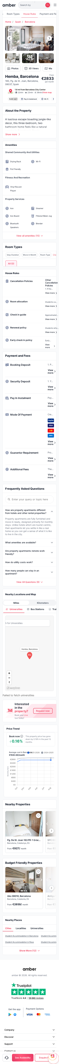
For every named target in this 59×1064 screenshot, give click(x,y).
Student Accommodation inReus (19, 942)
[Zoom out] (9, 677)
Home (8, 22)
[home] (9, 5)
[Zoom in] (9, 673)
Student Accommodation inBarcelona (21, 936)
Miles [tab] (16, 602)
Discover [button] (9, 1037)
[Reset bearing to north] (9, 682)
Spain (18, 22)
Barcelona (30, 22)
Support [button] (8, 1043)
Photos (15, 68)
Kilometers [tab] (43, 602)
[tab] (13, 609)
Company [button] (9, 1029)
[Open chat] (53, 1058)
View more (50, 371)
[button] (34, 5)
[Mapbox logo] (13, 688)
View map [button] (47, 92)
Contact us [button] (10, 1051)
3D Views (34, 68)
